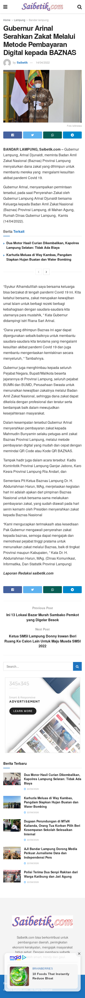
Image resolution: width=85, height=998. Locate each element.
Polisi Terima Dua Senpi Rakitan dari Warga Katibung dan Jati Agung (51, 874)
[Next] (46, 272)
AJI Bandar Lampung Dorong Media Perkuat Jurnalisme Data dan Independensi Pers (50, 853)
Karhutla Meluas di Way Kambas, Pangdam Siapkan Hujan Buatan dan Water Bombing (39, 257)
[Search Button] (77, 666)
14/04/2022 (43, 62)
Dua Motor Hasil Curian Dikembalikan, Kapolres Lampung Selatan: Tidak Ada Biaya (42, 245)
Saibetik (22, 62)
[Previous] (38, 272)
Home (6, 20)
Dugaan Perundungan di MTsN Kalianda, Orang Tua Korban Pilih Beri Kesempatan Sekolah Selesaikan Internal (52, 827)
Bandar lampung (39, 20)
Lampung (19, 20)
